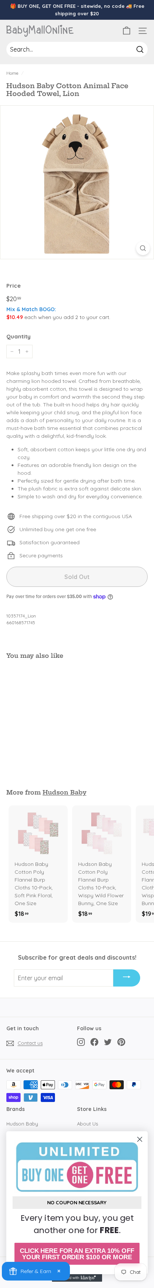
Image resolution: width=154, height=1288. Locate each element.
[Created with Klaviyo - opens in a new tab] (77, 1278)
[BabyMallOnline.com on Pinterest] (121, 1042)
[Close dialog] (139, 1139)
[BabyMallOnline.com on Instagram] (81, 1042)
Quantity (18, 336)
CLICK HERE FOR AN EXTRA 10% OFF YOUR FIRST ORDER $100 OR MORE (77, 1253)
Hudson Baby (64, 792)
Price (13, 285)
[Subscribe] (126, 978)
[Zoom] (143, 248)
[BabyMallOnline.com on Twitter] (108, 1042)
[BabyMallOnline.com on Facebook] (94, 1042)
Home (12, 73)
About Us (87, 1124)
